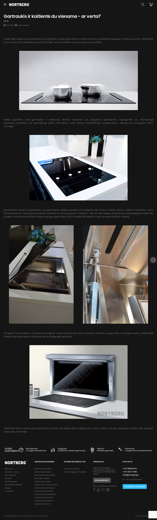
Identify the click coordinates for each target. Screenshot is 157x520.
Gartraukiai (23, 25)
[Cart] (150, 4)
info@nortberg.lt (131, 475)
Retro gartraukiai (41, 478)
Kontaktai (9, 491)
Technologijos (11, 481)
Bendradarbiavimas (13, 485)
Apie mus (9, 469)
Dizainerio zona (11, 472)
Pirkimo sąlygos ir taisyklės (75, 472)
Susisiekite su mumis (134, 486)
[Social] (94, 489)
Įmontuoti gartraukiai (43, 491)
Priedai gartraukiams (43, 500)
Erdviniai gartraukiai (42, 469)
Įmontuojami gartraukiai (44, 475)
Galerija (8, 478)
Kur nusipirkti (10, 475)
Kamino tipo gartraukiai (44, 488)
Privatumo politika (71, 469)
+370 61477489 (130, 471)
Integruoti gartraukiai (43, 497)
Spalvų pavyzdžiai (42, 504)
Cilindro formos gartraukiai (46, 485)
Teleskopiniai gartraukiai (45, 494)
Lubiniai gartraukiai (42, 481)
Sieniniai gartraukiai (43, 472)
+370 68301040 (130, 468)
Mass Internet (147, 516)
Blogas (8, 488)
